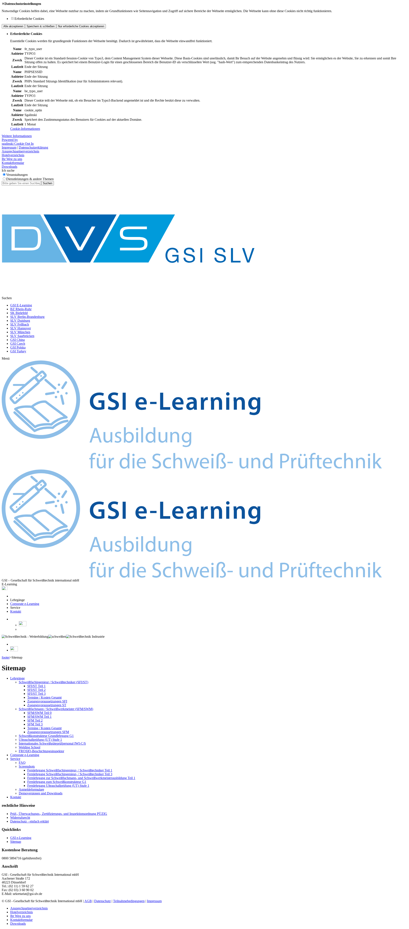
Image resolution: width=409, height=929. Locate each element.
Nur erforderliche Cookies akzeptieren (81, 26)
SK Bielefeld (19, 313)
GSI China (17, 340)
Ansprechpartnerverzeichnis (20, 151)
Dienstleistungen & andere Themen (30, 179)
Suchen (47, 183)
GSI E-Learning (21, 305)
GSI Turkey (18, 351)
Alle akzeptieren (13, 26)
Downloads (9, 166)
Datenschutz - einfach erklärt (29, 821)
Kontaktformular (13, 163)
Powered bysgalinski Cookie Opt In (18, 141)
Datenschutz (102, 901)
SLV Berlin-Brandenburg (27, 317)
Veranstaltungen (17, 175)
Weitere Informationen (17, 136)
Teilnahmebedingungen (129, 901)
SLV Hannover (20, 328)
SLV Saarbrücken (22, 336)
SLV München (20, 332)
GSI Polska (18, 347)
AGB (88, 901)
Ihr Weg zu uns (12, 159)
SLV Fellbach (19, 324)
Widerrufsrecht (20, 817)
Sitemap (15, 841)
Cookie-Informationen (25, 129)
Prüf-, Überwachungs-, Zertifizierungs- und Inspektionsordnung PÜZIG (58, 814)
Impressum (9, 147)
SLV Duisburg (20, 320)
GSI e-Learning (20, 838)
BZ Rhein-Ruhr (21, 309)
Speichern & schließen (41, 26)
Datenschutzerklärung (33, 147)
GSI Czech (17, 343)
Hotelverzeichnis (13, 155)
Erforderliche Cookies (29, 18)
